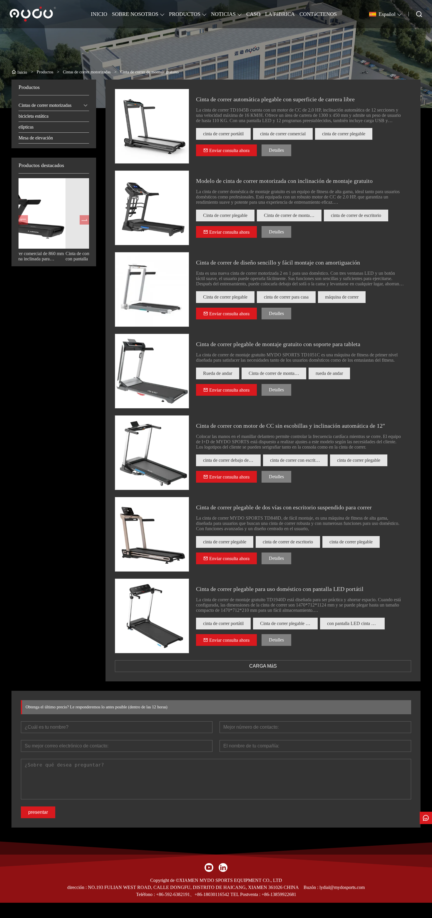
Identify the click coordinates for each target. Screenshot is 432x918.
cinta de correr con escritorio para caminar (299, 460)
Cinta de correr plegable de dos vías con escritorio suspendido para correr (284, 507)
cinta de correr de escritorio (356, 215)
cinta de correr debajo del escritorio (232, 460)
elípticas (26, 126)
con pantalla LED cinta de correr (356, 623)
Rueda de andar (217, 373)
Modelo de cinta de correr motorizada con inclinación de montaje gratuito (284, 181)
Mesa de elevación (36, 137)
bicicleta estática (33, 116)
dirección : (77, 887)
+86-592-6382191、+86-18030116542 (192, 894)
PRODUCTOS (184, 14)
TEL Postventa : (245, 894)
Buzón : (311, 887)
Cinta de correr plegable (225, 215)
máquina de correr (342, 296)
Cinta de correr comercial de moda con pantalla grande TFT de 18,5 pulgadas (50, 256)
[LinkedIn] (223, 867)
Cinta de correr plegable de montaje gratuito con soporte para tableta (278, 344)
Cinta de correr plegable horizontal (289, 623)
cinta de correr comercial (283, 133)
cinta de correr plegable (343, 133)
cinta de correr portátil (223, 133)
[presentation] (23, 220)
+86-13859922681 (279, 894)
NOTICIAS (223, 14)
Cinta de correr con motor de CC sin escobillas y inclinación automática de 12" (290, 425)
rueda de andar (329, 373)
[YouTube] (209, 867)
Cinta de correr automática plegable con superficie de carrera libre (275, 99)
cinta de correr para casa (286, 296)
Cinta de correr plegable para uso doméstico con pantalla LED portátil (280, 589)
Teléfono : (146, 894)
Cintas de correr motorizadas (45, 105)
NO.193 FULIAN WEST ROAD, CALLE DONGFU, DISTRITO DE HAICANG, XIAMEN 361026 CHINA (193, 887)
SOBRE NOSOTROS (135, 14)
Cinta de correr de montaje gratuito (293, 215)
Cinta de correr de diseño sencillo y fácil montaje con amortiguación (278, 262)
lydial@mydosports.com (342, 887)
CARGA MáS (263, 665)
